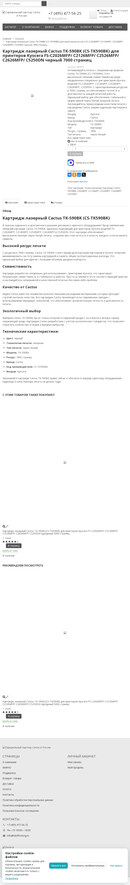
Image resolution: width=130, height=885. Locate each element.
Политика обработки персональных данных (28, 800)
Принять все (58, 865)
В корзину (13, 545)
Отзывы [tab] (57, 202)
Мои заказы (74, 762)
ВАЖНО (49, 27)
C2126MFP (93, 191)
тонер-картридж (93, 188)
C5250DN (72, 194)
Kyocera (84, 181)
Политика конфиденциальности (21, 805)
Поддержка (67, 27)
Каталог (11, 27)
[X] (84, 175)
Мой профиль (75, 767)
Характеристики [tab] (36, 202)
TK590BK (72, 191)
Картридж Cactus (111, 188)
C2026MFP (82, 191)
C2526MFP (105, 191)
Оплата (7, 789)
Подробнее (11, 878)
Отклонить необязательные (87, 865)
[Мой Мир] (79, 175)
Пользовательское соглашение (21, 810)
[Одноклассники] (74, 175)
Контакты (8, 794)
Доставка (115, 27)
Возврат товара (91, 27)
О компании (31, 27)
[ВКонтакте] (70, 175)
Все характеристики (79, 137)
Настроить (116, 865)
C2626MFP (116, 191)
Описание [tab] (12, 202)
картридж (78, 188)
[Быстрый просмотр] (7, 526)
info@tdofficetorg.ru (18, 835)
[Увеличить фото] (4, 526)
